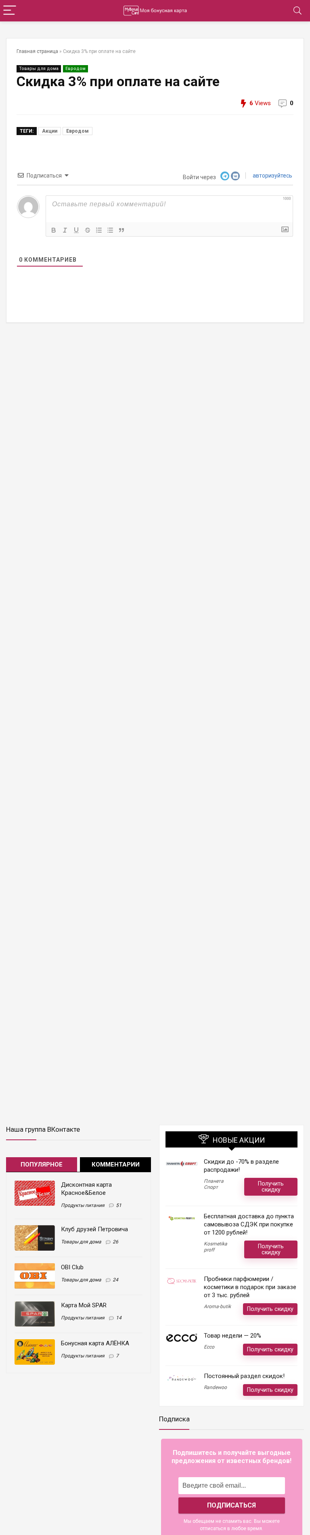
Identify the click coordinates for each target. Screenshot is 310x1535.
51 (118, 1205)
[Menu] (9, 10)
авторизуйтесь (271, 175)
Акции (49, 131)
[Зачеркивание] (87, 230)
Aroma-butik (217, 1306)
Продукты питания (83, 1205)
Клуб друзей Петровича (94, 1229)
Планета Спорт (214, 1184)
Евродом (75, 68)
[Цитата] (121, 230)
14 (118, 1318)
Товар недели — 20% (232, 1335)
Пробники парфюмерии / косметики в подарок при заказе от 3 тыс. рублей (250, 1287)
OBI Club (72, 1267)
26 (115, 1242)
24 (115, 1280)
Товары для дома (39, 68)
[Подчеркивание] (76, 230)
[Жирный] (53, 230)
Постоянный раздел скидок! (244, 1376)
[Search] (297, 10)
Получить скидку (271, 1186)
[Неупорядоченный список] (110, 230)
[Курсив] (65, 230)
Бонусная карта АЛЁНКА (95, 1343)
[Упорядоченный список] (99, 230)
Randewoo (215, 1387)
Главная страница (37, 51)
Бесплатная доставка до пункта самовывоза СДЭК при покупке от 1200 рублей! (249, 1224)
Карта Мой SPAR (84, 1305)
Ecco (209, 1347)
